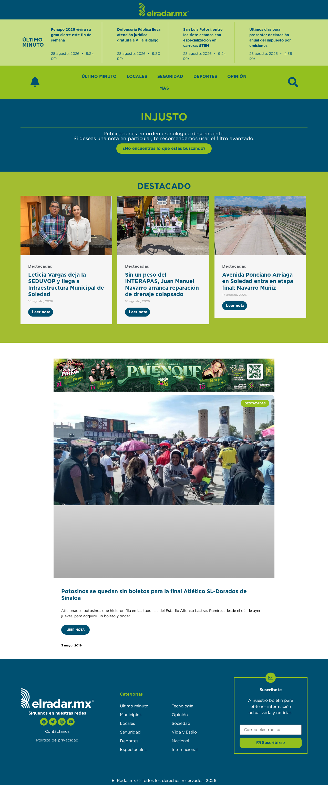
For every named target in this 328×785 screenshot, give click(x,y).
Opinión (237, 77)
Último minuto (99, 77)
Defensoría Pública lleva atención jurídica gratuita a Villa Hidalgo (138, 35)
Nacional (180, 740)
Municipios (130, 714)
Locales (137, 77)
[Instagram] (62, 722)
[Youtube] (71, 722)
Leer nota (75, 629)
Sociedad (181, 723)
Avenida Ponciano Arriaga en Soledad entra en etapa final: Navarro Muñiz (257, 281)
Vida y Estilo (184, 732)
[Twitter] (53, 722)
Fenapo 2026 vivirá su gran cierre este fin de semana (71, 35)
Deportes (205, 77)
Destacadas (40, 266)
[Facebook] (44, 722)
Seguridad (170, 77)
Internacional (185, 749)
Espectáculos (133, 749)
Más (164, 88)
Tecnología (182, 706)
